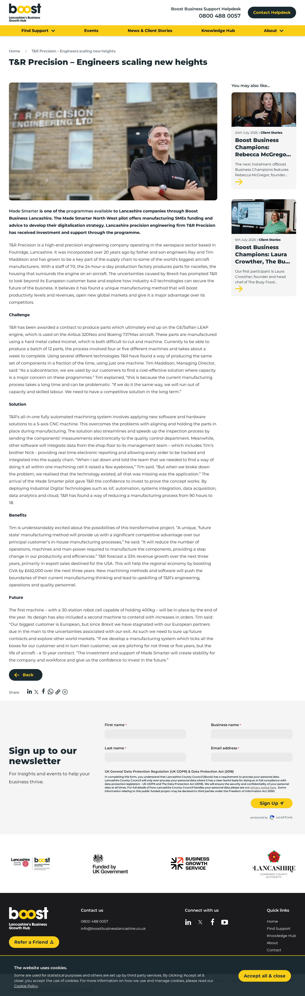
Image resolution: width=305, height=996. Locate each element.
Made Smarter (23, 211)
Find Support (278, 928)
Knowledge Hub (281, 936)
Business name (226, 725)
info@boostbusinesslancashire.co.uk (113, 928)
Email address (225, 748)
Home (14, 51)
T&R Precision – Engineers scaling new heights (73, 51)
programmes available (89, 211)
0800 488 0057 (220, 16)
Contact (274, 950)
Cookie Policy (26, 986)
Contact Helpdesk (272, 12)
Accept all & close (265, 976)
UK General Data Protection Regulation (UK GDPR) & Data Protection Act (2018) (169, 771)
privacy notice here (263, 787)
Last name (115, 748)
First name (116, 725)
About (272, 943)
